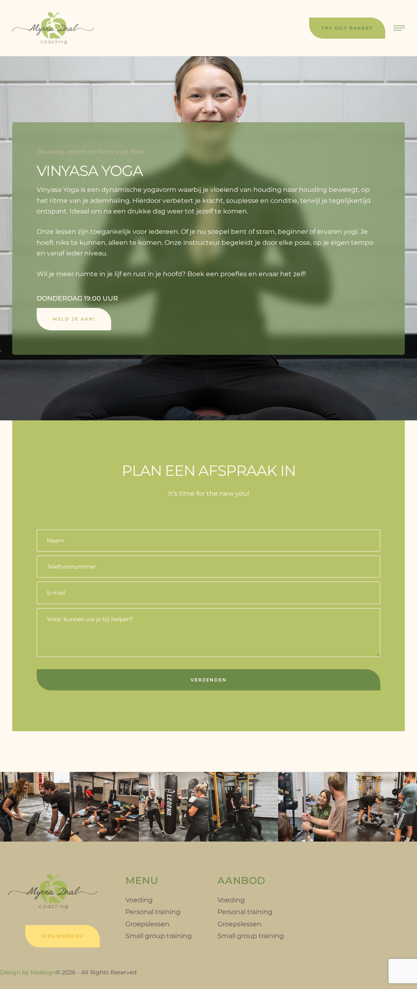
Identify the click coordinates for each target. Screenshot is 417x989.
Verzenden (209, 680)
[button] (347, 28)
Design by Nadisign (28, 972)
